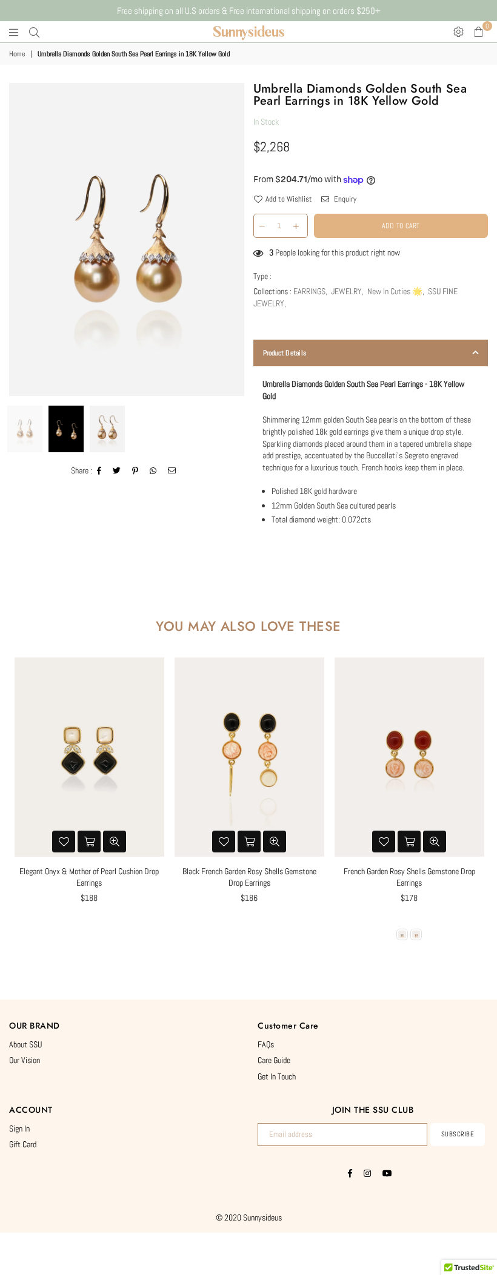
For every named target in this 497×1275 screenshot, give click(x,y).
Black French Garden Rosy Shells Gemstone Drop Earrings (249, 877)
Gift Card (22, 1144)
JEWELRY (346, 291)
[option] (126, 239)
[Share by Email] (172, 471)
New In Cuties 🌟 (394, 291)
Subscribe (458, 1134)
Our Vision (24, 1060)
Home (17, 54)
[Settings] (458, 32)
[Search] (34, 32)
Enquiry (344, 199)
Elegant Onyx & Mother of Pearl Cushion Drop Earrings (89, 877)
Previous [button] (19, 239)
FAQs (266, 1044)
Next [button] (233, 239)
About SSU (25, 1044)
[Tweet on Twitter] (117, 471)
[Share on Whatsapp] (153, 471)
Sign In (19, 1128)
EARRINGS (309, 291)
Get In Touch (277, 1076)
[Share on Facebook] (99, 471)
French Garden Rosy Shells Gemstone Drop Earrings (409, 877)
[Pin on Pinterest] (135, 471)
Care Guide (274, 1060)
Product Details (285, 353)
